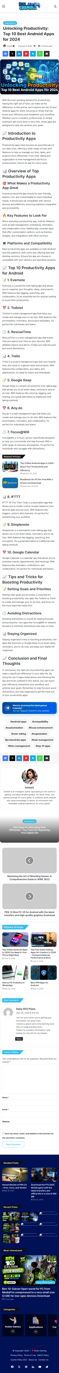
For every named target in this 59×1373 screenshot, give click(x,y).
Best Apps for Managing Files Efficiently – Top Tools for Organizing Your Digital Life (29, 830)
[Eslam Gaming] (29, 6)
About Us (32, 1360)
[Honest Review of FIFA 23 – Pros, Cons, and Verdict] (15, 1175)
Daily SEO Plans (26, 1008)
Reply (19, 1039)
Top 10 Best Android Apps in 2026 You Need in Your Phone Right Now (14, 952)
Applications (10, 23)
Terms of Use (30, 1355)
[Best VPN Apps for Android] (44, 972)
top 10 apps (43, 745)
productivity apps (16, 739)
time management (20, 745)
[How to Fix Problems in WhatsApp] (15, 972)
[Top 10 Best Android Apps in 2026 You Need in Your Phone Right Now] (15, 939)
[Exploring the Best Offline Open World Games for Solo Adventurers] (29, 1238)
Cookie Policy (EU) (19, 1360)
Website (6, 1121)
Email (5, 1109)
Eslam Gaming (40, 1351)
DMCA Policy (43, 1355)
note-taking (19, 733)
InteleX (9, 46)
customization (15, 727)
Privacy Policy (16, 1355)
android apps (19, 721)
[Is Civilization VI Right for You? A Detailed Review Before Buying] (48, 1238)
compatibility (41, 721)
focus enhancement (41, 727)
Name (5, 1097)
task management (43, 739)
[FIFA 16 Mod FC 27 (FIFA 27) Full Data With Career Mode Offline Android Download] (11, 1238)
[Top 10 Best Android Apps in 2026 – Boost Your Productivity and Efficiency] (10, 466)
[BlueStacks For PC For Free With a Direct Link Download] (10, 483)
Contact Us (43, 1360)
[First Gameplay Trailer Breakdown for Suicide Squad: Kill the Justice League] (48, 1227)
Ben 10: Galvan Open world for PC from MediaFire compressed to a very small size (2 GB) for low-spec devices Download (28, 1292)
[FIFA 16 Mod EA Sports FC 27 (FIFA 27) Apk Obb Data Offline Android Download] (11, 1227)
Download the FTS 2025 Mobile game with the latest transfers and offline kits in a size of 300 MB (43, 1190)
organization (40, 733)
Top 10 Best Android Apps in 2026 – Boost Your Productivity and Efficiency (37, 467)
